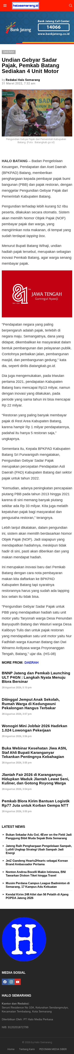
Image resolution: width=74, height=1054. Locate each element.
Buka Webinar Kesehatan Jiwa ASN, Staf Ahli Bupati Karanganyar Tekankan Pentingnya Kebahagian (34, 752)
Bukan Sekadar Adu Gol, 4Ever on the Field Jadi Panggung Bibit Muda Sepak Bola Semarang (39, 836)
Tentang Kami (27, 1049)
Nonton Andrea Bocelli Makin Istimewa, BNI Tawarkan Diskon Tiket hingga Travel (36, 873)
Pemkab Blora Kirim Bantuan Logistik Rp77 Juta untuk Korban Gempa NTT (36, 803)
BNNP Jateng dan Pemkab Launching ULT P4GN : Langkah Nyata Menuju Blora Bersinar (36, 677)
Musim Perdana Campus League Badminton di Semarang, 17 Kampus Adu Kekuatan (38, 884)
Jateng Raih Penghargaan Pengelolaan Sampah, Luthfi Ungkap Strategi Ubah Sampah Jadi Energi (39, 849)
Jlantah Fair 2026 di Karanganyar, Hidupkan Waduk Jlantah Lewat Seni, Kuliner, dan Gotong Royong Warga (35, 779)
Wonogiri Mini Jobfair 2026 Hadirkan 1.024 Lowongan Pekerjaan (34, 728)
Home (10, 1049)
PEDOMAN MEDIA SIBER (53, 1049)
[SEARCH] (70, 5)
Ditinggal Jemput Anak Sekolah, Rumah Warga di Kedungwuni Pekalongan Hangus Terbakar (31, 703)
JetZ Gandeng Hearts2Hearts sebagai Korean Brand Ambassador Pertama (37, 862)
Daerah (31, 662)
